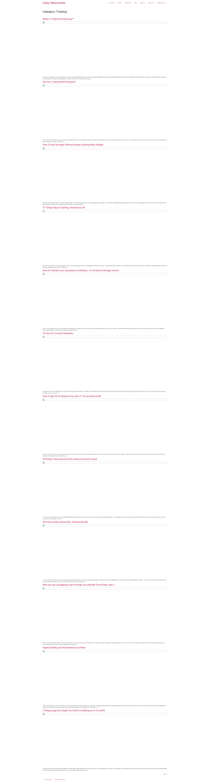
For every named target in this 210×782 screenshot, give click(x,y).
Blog (135, 2)
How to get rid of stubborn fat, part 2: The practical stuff (72, 396)
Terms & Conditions (60, 779)
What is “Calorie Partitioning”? (58, 19)
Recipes (119, 2)
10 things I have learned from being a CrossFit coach (70, 459)
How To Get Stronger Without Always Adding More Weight (73, 144)
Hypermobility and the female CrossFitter (64, 647)
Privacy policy (48, 779)
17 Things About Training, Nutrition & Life (64, 207)
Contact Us (151, 2)
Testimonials (128, 2)
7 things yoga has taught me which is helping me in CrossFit (74, 710)
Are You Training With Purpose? (59, 82)
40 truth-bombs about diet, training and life (65, 522)
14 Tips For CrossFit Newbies (58, 333)
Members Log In (161, 2)
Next (165, 774)
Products (142, 2)
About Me (111, 2)
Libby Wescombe (54, 2)
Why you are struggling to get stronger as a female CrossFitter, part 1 (78, 584)
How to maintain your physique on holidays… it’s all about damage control (81, 270)
